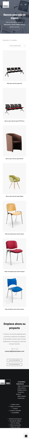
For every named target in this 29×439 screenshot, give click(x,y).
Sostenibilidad (15, 412)
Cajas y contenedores (23, 386)
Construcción (21, 398)
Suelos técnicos (22, 388)
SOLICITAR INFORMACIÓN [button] (14, 360)
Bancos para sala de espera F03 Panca (14, 121)
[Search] (20, 4)
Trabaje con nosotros (15, 406)
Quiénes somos (15, 404)
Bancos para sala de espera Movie (14, 158)
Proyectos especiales (15, 410)
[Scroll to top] (26, 436)
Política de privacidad (15, 425)
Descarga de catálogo (15, 421)
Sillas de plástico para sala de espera (14, 309)
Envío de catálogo (15, 423)
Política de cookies (15, 427)
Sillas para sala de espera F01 (14, 83)
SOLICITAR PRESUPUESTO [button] (14, 364)
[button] (25, 4)
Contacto (15, 408)
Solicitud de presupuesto (15, 419)
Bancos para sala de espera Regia (14, 196)
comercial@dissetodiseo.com (14, 351)
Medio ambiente (22, 396)
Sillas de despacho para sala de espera (14, 271)
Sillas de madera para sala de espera (14, 234)
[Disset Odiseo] (6, 4)
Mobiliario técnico (22, 390)
